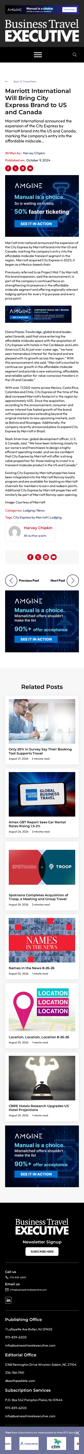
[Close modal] (77, 1433)
